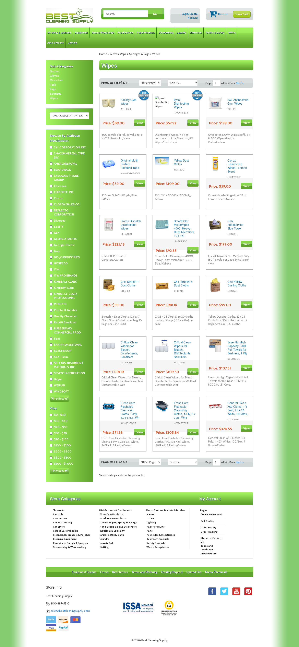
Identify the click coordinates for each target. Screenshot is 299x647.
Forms (104, 572)
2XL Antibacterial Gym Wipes (238, 101)
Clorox (58, 198)
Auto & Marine (55, 42)
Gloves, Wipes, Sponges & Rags (130, 54)
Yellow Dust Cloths (181, 162)
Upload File (193, 572)
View (139, 123)
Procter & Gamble (65, 310)
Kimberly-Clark (64, 288)
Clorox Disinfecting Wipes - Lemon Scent (237, 165)
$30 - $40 (61, 421)
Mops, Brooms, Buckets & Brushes (165, 510)
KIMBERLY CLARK (65, 281)
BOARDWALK (62, 170)
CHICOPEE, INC (64, 192)
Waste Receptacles (157, 547)
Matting (104, 547)
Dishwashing (166, 32)
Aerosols (58, 514)
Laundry (181, 32)
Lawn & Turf (106, 542)
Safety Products (155, 542)
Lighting (72, 42)
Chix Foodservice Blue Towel (235, 224)
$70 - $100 (61, 439)
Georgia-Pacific (64, 245)
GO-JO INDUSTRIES (67, 257)
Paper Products (146, 32)
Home (103, 54)
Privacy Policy (208, 553)
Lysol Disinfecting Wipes (181, 103)
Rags (53, 89)
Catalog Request (172, 572)
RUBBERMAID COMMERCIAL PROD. (67, 330)
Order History (208, 527)
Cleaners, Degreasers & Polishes (71, 534)
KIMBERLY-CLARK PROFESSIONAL (65, 296)
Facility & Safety (214, 32)
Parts (149, 530)
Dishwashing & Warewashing (69, 547)
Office (231, 32)
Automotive (60, 518)
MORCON (60, 304)
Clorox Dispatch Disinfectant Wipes (131, 224)
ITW (56, 269)
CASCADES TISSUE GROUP (66, 178)
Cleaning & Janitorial (59, 32)
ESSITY (58, 226)
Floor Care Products (111, 514)
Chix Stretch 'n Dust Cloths (130, 283)
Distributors (120, 572)
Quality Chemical (65, 316)
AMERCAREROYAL (65, 163)
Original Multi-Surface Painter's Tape (130, 163)
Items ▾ (230, 13)
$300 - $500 (62, 457)
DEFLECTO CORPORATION (64, 212)
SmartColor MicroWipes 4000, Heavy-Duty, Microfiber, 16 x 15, (184, 228)
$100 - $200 (62, 445)
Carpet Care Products (65, 530)
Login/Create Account (190, 15)
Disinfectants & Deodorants (115, 510)
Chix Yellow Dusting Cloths (236, 283)
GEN (57, 233)
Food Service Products (113, 518)
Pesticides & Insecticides (160, 534)
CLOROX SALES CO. (67, 204)
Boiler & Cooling (62, 522)
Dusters (55, 71)
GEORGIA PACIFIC (65, 239)
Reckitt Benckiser (65, 322)
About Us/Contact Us (211, 540)
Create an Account (211, 514)
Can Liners (59, 526)
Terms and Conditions (207, 547)
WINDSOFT (61, 391)
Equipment (81, 32)
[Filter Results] (59, 398)
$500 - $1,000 (63, 464)
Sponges (55, 93)
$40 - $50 (60, 427)
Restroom (196, 32)
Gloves (54, 76)
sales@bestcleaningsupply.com (70, 611)
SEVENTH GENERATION (69, 373)
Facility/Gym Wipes (128, 101)
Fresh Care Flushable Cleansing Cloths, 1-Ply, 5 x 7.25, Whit (184, 410)
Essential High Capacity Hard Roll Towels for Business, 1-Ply (237, 347)
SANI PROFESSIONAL (68, 344)
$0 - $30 (60, 415)
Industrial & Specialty (112, 530)
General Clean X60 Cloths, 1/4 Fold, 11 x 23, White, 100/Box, (237, 408)
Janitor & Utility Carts (112, 534)
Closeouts (58, 510)
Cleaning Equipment (65, 538)
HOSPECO (61, 263)
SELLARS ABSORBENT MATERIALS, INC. (68, 365)
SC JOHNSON (62, 351)
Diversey (59, 220)
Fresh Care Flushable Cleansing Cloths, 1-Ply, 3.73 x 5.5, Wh (130, 410)
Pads (53, 84)
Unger (58, 379)
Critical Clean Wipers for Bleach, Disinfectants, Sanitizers (129, 349)
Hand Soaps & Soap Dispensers (118, 526)
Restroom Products (157, 538)
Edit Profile (207, 520)
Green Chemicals (216, 572)
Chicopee (60, 186)
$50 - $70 (60, 433)
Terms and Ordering (144, 572)
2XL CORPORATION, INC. (70, 147)
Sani (57, 338)
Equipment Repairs (84, 572)
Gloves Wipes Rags (103, 32)
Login (203, 510)
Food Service (125, 32)
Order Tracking (209, 531)
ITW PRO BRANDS (65, 275)
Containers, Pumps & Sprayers (70, 542)
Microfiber (56, 80)
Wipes (54, 98)
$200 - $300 (62, 451)
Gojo (57, 251)
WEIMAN (59, 385)
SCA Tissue (61, 357)
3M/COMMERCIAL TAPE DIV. (69, 155)
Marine (150, 514)
